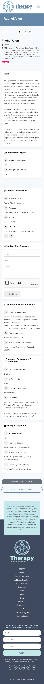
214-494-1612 (9, 222)
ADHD (6, 48)
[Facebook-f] (10, 667)
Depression (15, 50)
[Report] (30, 32)
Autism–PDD (34, 48)
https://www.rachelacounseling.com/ (19, 231)
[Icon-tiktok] (19, 667)
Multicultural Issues (30, 52)
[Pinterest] (24, 667)
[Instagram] (15, 667)
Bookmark (19, 32)
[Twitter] (34, 667)
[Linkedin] (29, 667)
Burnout (7, 50)
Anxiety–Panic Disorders (18, 48)
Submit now (12, 294)
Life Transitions (16, 52)
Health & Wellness (28, 50)
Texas (6, 45)
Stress (37, 56)
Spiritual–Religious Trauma (23, 56)
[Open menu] (38, 6)
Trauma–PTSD (9, 58)
